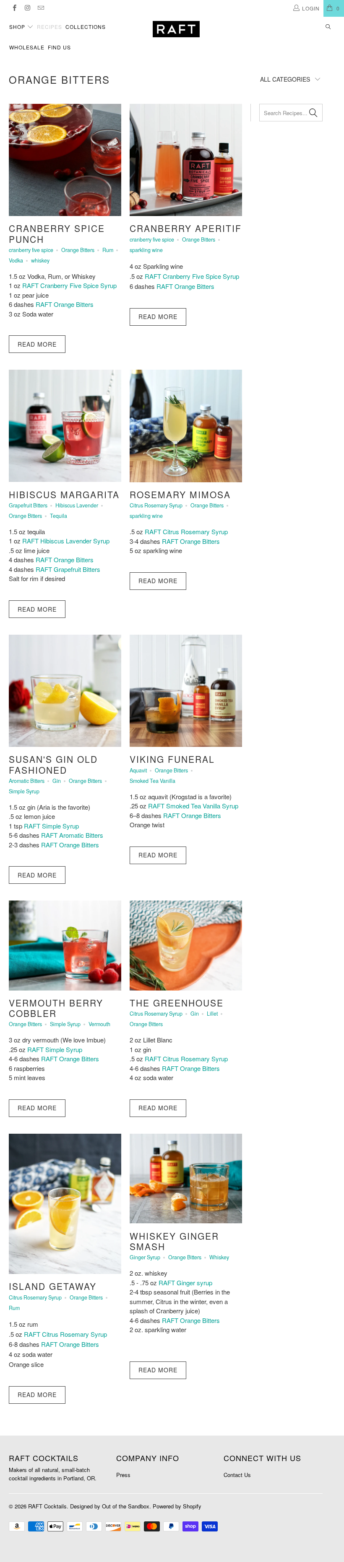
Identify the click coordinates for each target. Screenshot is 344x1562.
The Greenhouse (177, 1002)
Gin (56, 781)
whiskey (40, 260)
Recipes (49, 26)
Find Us (59, 47)
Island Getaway (52, 1286)
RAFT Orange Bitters (65, 304)
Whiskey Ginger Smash (174, 1241)
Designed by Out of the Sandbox (109, 1506)
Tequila (58, 516)
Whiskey (219, 1257)
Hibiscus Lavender (76, 505)
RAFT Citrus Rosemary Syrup (186, 531)
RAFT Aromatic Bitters (72, 835)
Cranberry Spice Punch (57, 233)
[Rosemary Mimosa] (186, 426)
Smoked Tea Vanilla (152, 781)
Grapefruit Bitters (28, 505)
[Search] (328, 27)
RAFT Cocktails (47, 1506)
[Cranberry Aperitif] (186, 160)
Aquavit (138, 770)
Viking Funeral (172, 759)
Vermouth (99, 1024)
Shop (18, 26)
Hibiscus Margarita (64, 494)
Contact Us (237, 1475)
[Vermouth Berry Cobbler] (65, 945)
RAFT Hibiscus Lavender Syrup (65, 540)
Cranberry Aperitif (186, 228)
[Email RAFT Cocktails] (40, 8)
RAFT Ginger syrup (185, 1282)
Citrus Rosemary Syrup (156, 505)
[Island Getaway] (65, 1204)
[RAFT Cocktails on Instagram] (27, 8)
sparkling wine (146, 250)
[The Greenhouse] (186, 945)
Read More (37, 344)
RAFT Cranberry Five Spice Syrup (69, 285)
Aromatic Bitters (26, 781)
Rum (107, 250)
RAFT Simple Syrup (51, 825)
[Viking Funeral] (186, 691)
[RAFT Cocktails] (176, 29)
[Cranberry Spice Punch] (65, 160)
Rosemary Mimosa (180, 494)
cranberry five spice (31, 250)
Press (123, 1475)
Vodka (16, 260)
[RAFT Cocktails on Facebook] (14, 8)
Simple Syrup (24, 791)
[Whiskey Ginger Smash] (186, 1178)
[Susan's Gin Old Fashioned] (65, 691)
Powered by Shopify (177, 1506)
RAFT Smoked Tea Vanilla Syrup (193, 805)
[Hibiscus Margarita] (65, 426)
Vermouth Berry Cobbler (56, 1007)
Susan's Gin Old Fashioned (53, 764)
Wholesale (26, 47)
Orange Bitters (59, 79)
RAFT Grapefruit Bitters (68, 569)
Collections (85, 26)
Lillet (212, 1013)
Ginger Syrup (145, 1257)
